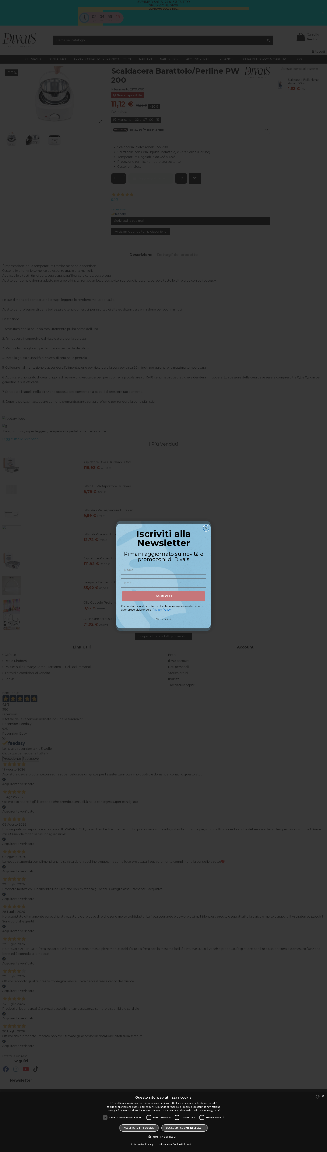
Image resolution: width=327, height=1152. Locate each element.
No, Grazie (163, 618)
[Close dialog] (206, 528)
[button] (163, 1136)
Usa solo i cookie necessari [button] (184, 1127)
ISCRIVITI (163, 596)
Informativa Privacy (142, 1144)
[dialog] (163, 1122)
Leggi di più (213, 1110)
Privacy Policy (161, 609)
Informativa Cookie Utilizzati (175, 1144)
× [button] (322, 1096)
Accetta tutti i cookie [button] (139, 1127)
